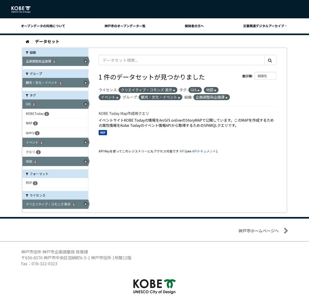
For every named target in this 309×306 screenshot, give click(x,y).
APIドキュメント (204, 151)
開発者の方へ (194, 26)
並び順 (247, 76)
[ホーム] (27, 41)
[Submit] (270, 60)
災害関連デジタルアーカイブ (263, 26)
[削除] (174, 90)
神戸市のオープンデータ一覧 (125, 26)
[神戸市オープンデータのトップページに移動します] (23, 9)
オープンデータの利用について (43, 26)
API (182, 151)
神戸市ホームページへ (258, 231)
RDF (102, 132)
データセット (47, 41)
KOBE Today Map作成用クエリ (124, 113)
